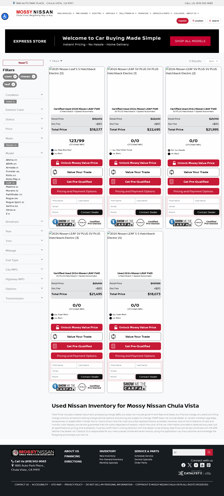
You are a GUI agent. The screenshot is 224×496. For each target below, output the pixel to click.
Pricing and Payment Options (77, 191)
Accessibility (40, 484)
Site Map (56, 484)
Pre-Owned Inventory (111, 459)
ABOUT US (71, 451)
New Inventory (107, 455)
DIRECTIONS (73, 461)
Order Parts (141, 462)
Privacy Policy (74, 484)
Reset (22, 62)
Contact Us (22, 484)
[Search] (209, 452)
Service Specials (143, 459)
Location (199, 20)
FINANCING (72, 456)
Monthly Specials (109, 462)
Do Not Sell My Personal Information (109, 484)
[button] (4, 16)
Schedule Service (144, 455)
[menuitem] (23, 101)
